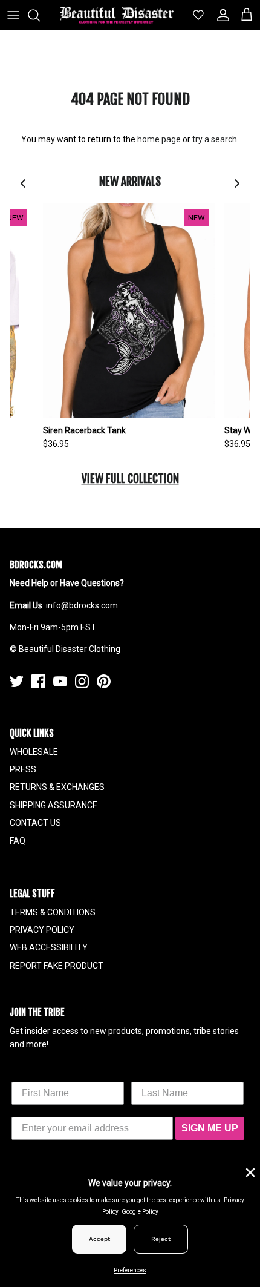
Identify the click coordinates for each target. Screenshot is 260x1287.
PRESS (23, 769)
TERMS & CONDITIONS (53, 912)
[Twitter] (17, 681)
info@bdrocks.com (82, 605)
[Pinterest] (104, 681)
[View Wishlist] (193, 15)
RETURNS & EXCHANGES (57, 787)
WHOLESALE (34, 752)
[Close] (249, 1171)
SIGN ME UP (209, 1128)
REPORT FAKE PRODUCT (56, 965)
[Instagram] (82, 681)
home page (159, 139)
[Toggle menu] (13, 15)
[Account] (220, 15)
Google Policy (140, 1211)
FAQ (17, 841)
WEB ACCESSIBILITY (49, 947)
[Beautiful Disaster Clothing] (116, 15)
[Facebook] (38, 681)
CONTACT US (35, 823)
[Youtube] (60, 681)
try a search (214, 139)
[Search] (40, 15)
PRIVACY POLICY (42, 930)
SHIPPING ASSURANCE (53, 805)
